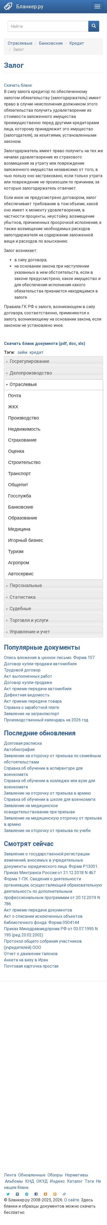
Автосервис (21, 573)
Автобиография (19, 749)
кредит (36, 352)
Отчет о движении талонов (31, 953)
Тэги (89, 1181)
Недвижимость (24, 429)
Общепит (18, 484)
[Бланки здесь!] (8, 6)
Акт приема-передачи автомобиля (37, 688)
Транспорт (19, 473)
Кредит (76, 43)
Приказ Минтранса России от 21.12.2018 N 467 (50, 872)
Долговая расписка (23, 743)
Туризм (15, 551)
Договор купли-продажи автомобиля (40, 663)
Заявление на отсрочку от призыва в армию (47, 793)
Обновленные (31, 1175)
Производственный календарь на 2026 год (46, 719)
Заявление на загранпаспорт (31, 713)
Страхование (22, 440)
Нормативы (76, 1175)
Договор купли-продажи (28, 682)
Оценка (16, 451)
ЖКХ (13, 406)
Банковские (51, 43)
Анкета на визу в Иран (26, 959)
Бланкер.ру (29, 6)
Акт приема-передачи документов (38, 910)
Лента (10, 1175)
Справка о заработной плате (31, 707)
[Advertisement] (53, 1043)
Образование (22, 518)
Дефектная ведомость (27, 695)
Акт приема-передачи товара (33, 701)
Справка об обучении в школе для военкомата (49, 799)
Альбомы (14, 1181)
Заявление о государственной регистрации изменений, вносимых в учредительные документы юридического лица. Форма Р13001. (51, 860)
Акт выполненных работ (28, 676)
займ (22, 352)
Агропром (18, 562)
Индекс (57, 1181)
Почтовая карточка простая (31, 966)
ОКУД (42, 1181)
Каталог (75, 1181)
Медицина (19, 529)
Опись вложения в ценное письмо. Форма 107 (49, 657)
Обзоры (55, 1175)
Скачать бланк (18, 85)
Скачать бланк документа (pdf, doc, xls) (44, 343)
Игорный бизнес (25, 540)
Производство (23, 418)
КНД (29, 1181)
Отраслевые (20, 43)
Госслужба (19, 495)
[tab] (53, 361)
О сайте (71, 1199)
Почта (14, 395)
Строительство (24, 462)
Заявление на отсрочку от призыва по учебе (47, 830)
